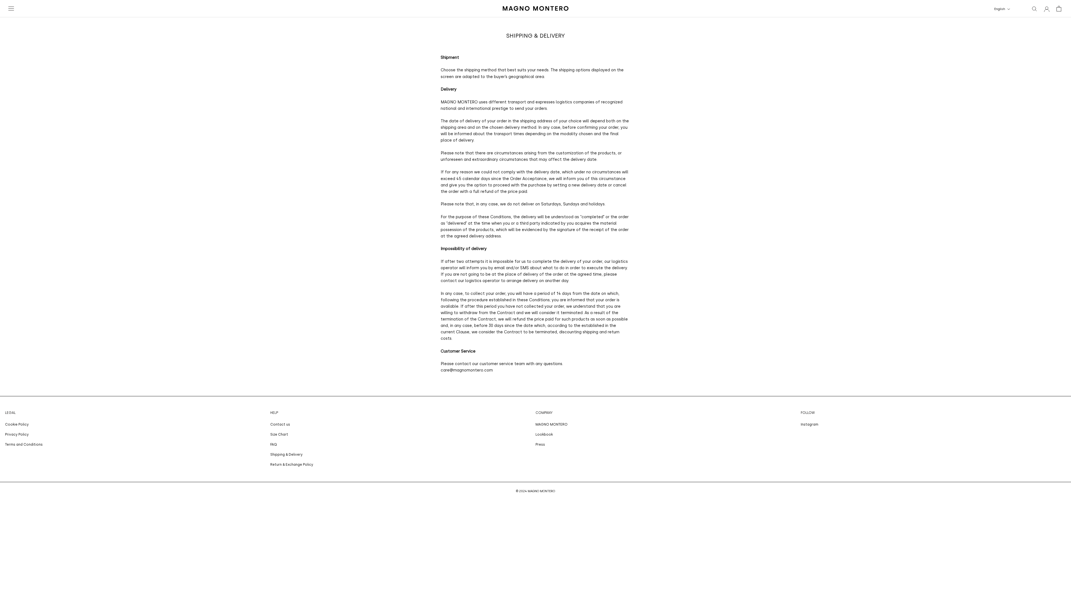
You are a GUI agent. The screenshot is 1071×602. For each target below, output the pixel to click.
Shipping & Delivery (286, 455)
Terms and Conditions (24, 444)
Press (540, 444)
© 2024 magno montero (535, 491)
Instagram (809, 424)
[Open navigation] (11, 8)
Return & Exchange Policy (291, 465)
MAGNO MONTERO (552, 424)
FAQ (273, 444)
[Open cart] (1058, 8)
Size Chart (279, 434)
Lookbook (544, 434)
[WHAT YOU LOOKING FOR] (1034, 8)
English (999, 9)
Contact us (280, 424)
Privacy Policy (17, 434)
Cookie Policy (17, 424)
